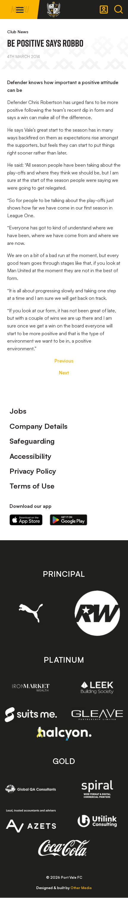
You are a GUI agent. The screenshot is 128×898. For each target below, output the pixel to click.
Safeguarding (32, 441)
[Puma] (31, 613)
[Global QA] (31, 789)
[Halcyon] (64, 733)
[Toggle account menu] (104, 9)
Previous (64, 361)
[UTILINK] (97, 821)
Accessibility (30, 456)
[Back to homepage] (53, 9)
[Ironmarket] (31, 687)
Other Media (81, 888)
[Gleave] (97, 714)
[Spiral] (97, 789)
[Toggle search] (118, 9)
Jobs (18, 411)
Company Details (39, 426)
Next (64, 373)
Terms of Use (32, 485)
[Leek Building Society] (97, 687)
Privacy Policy (33, 471)
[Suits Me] (31, 714)
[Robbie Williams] (97, 613)
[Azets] (31, 821)
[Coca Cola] (64, 848)
